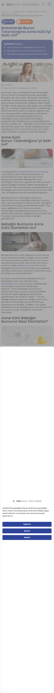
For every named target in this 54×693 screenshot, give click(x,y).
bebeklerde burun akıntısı (13, 283)
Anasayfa (5, 11)
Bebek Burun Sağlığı (9, 14)
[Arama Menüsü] (43, 4)
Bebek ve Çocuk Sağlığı (36, 11)
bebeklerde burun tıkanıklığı (34, 171)
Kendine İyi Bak (18, 11)
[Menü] (49, 4)
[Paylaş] (4, 22)
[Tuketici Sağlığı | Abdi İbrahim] (20, 4)
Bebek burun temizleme (30, 265)
